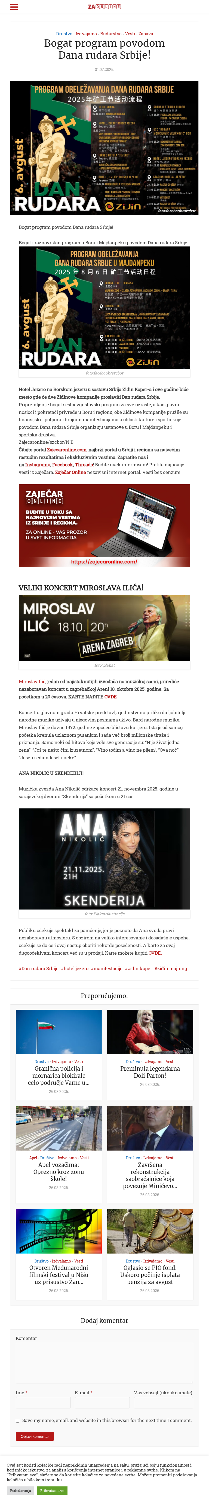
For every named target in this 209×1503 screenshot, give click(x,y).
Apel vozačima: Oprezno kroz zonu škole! (58, 1171)
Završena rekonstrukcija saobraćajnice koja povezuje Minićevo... (150, 1175)
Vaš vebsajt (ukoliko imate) (163, 1392)
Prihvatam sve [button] (52, 1490)
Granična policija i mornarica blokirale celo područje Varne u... (59, 1075)
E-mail (84, 1392)
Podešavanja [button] (20, 1490)
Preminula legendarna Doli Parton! (150, 1072)
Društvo (64, 33)
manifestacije (108, 968)
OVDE (110, 696)
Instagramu (37, 464)
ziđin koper (140, 968)
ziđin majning (172, 968)
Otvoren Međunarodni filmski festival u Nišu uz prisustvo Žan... (58, 1274)
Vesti (130, 33)
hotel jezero (76, 968)
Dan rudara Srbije (40, 968)
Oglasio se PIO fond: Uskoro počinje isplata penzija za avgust (150, 1274)
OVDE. (154, 953)
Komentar (26, 1338)
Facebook (62, 464)
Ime (21, 1392)
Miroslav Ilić (32, 681)
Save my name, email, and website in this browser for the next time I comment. (107, 1420)
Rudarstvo (111, 33)
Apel (33, 1158)
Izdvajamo (86, 33)
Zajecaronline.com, (67, 449)
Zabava (146, 33)
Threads (84, 464)
